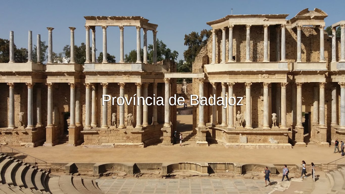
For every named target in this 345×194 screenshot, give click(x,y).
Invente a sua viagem (172, 64)
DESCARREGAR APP (157, 79)
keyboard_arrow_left (35, 118)
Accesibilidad (241, 189)
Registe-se (195, 79)
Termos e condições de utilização (124, 189)
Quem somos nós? (210, 189)
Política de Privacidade (172, 189)
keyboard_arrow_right (309, 118)
